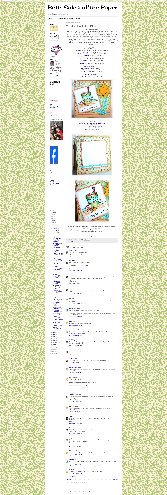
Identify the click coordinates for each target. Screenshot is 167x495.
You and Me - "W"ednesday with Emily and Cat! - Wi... (57, 276)
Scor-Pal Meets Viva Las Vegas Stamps (58, 300)
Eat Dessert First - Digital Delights (57, 307)
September (56, 234)
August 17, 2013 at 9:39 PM (75, 303)
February (55, 342)
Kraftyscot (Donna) (74, 394)
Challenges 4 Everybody (87, 68)
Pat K (70, 427)
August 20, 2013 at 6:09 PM (75, 454)
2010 (52, 351)
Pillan (70, 416)
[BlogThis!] (85, 240)
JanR (70, 298)
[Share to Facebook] (88, 240)
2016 (52, 221)
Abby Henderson (54, 179)
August (55, 236)
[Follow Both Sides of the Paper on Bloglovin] (54, 101)
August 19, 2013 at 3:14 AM (75, 423)
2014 (52, 225)
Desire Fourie (72, 250)
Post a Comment (72, 476)
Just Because (73, 241)
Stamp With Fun (89, 49)
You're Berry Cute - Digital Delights (57, 311)
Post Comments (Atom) (79, 482)
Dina (70, 350)
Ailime (86, 491)
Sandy (70, 438)
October (55, 232)
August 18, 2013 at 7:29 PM (75, 401)
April (54, 338)
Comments (55, 115)
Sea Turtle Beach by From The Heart (94, 123)
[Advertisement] (54, 200)
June (54, 334)
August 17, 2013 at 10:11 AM (75, 256)
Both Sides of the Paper (82, 7)
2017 (52, 218)
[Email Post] (82, 239)
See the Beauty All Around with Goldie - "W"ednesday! (57, 315)
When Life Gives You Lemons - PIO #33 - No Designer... (58, 292)
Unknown (71, 377)
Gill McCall (72, 358)
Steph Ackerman (54, 183)
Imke (70, 321)
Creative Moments (87, 55)
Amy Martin (72, 406)
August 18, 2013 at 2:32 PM (75, 390)
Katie (57, 61)
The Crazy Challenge (87, 71)
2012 (52, 347)
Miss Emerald (72, 329)
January (55, 344)
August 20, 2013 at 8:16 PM (75, 465)
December (55, 228)
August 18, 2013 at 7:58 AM (75, 345)
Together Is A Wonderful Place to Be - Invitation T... (57, 259)
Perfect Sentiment (85, 63)
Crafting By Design (87, 76)
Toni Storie (53, 184)
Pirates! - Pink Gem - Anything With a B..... (58, 255)
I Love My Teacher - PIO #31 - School (58, 320)
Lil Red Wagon (88, 62)
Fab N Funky (85, 52)
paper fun (71, 260)
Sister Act (87, 66)
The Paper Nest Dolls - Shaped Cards (57, 287)
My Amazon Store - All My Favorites (68, 18)
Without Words (84, 58)
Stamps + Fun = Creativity (87, 73)
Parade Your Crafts (82, 57)
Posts (53, 112)
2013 (52, 227)
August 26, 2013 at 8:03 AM (75, 473)
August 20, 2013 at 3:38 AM (75, 446)
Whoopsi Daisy (85, 60)
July (54, 332)
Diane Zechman (54, 180)
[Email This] (84, 240)
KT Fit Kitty (72, 340)
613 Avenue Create (87, 70)
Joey (70, 469)
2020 (52, 212)
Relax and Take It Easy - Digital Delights (57, 240)
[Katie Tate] (54, 163)
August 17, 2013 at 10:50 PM (75, 316)
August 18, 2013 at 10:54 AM (76, 354)
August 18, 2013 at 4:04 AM (75, 325)
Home (51, 18)
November (55, 230)
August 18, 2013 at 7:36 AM (75, 335)
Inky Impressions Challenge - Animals (57, 244)
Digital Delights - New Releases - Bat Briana (57, 328)
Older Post (115, 479)
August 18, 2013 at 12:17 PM (75, 362)
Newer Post (69, 479)
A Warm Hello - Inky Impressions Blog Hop (58, 304)
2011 (52, 349)
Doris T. (71, 459)
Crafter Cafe (87, 65)
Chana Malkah (73, 275)
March (54, 340)
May (54, 336)
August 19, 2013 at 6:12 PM (75, 433)
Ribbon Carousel (80, 50)
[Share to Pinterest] (89, 240)
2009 (52, 353)
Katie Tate (52, 182)
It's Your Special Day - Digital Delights (57, 265)
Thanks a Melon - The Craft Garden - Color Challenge (58, 324)
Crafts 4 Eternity (83, 54)
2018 (52, 216)
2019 (52, 214)
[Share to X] (86, 240)
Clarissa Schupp (73, 367)
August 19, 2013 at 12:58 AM (76, 411)
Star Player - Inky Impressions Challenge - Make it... (58, 270)
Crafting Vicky (73, 308)
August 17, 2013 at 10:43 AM (75, 270)
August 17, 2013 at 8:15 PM (75, 283)
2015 (52, 223)
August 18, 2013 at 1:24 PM (75, 372)
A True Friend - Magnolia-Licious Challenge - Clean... (58, 249)
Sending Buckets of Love (58, 296)
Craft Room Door (87, 74)
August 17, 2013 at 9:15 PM (75, 293)
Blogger (97, 491)
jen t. (70, 288)
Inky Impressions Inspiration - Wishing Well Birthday (57, 281)
